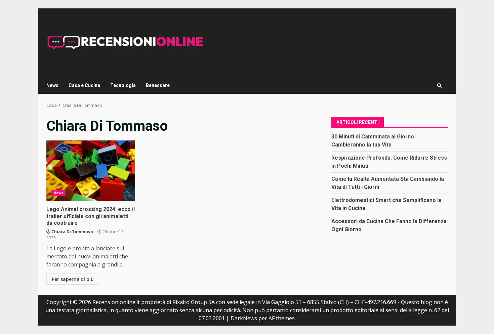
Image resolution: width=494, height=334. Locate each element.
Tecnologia (123, 85)
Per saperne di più (73, 279)
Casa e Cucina (84, 85)
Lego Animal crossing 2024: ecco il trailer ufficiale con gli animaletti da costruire (90, 170)
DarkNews (244, 318)
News (52, 85)
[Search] (439, 85)
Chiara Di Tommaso (72, 232)
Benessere (158, 85)
